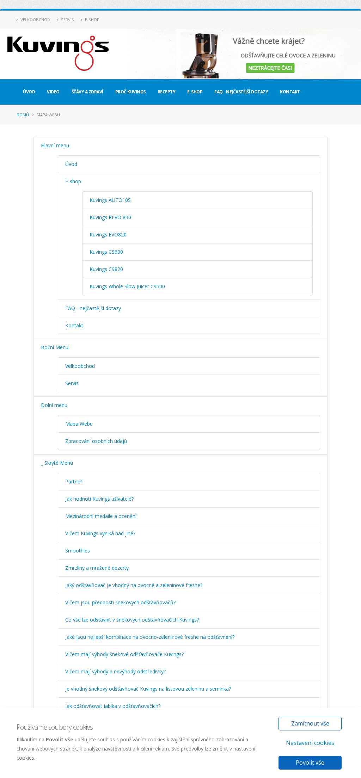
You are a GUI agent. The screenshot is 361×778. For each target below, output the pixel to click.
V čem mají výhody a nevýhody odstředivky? (115, 671)
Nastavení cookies (310, 743)
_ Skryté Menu (57, 462)
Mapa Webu (79, 423)
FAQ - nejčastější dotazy (241, 92)
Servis (67, 19)
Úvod (29, 92)
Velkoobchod (34, 19)
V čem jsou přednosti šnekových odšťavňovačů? (120, 602)
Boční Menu (54, 347)
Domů (23, 114)
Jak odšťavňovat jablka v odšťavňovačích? (112, 706)
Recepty (167, 92)
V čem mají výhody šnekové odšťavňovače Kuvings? (124, 654)
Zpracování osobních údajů (96, 441)
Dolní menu (54, 405)
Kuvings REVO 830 (110, 217)
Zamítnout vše (310, 723)
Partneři (74, 481)
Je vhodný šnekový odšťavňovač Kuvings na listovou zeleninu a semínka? (148, 688)
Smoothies (77, 550)
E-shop (91, 19)
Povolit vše (310, 762)
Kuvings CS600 (106, 251)
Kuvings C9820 (106, 269)
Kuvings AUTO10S (110, 200)
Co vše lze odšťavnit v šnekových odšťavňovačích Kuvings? (132, 619)
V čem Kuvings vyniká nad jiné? (100, 533)
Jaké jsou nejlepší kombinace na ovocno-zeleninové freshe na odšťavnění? (149, 637)
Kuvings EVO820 (108, 234)
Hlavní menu (55, 145)
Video (53, 92)
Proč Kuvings (130, 92)
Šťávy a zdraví (87, 92)
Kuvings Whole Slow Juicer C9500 (127, 286)
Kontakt (290, 92)
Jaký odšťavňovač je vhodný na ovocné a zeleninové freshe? (133, 585)
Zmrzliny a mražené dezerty (97, 567)
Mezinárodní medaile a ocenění (100, 516)
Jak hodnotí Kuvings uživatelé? (99, 498)
